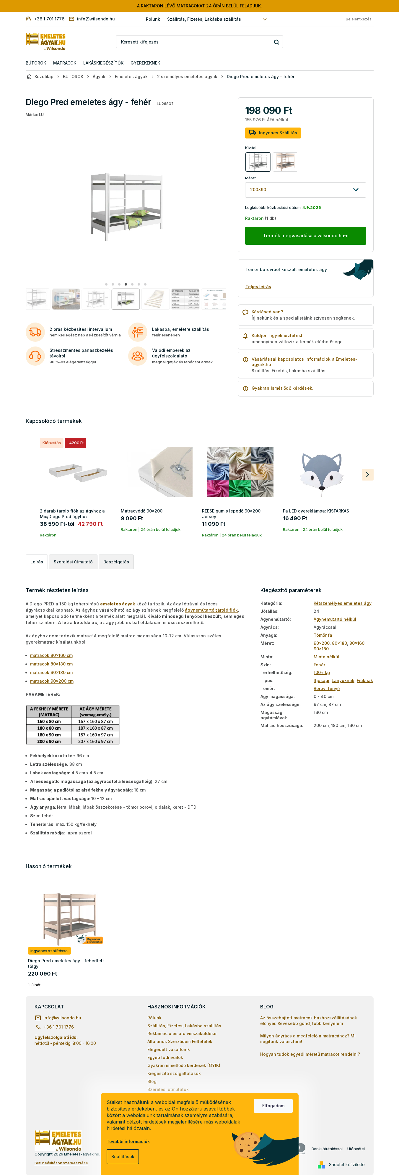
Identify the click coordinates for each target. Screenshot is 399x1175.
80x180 (339, 643)
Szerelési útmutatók (168, 1089)
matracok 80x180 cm (51, 663)
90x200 (322, 643)
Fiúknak (365, 680)
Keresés (276, 42)
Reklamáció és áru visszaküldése (181, 1033)
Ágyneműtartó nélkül (335, 619)
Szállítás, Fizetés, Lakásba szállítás (204, 19)
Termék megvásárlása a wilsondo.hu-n (305, 235)
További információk (128, 1141)
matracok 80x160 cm (51, 655)
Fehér (319, 664)
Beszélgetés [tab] (116, 561)
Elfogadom (273, 1105)
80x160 (356, 643)
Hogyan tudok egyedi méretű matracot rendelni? (310, 1054)
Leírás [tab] (36, 561)
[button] (106, 284)
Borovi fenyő (327, 688)
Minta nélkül (326, 656)
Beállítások (122, 1156)
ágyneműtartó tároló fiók (211, 610)
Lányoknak (343, 680)
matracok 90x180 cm (51, 672)
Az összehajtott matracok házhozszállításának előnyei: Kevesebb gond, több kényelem (308, 1020)
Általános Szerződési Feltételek (179, 1041)
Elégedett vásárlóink (168, 1049)
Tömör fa (323, 635)
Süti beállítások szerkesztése (61, 1163)
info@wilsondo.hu (62, 1017)
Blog (152, 1081)
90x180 (321, 648)
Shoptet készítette (347, 1164)
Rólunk (153, 19)
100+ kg (322, 672)
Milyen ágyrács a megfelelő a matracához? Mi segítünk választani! (308, 1038)
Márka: (35, 114)
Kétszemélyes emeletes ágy (343, 603)
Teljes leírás (258, 286)
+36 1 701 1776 (58, 1026)
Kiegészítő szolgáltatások (174, 1073)
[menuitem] (36, 63)
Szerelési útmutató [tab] (73, 561)
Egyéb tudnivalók (165, 1057)
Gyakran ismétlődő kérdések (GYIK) (183, 1065)
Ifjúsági (321, 680)
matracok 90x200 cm (52, 681)
